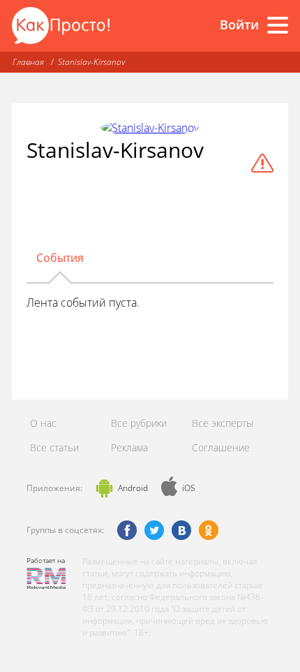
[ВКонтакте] (181, 530)
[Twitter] (154, 530)
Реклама (129, 447)
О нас (43, 423)
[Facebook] (127, 530)
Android (133, 488)
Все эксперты (222, 423)
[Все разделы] (277, 25)
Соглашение (221, 447)
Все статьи (54, 447)
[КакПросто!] (61, 25)
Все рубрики (139, 423)
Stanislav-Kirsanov (91, 62)
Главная (28, 62)
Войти (239, 24)
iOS (188, 488)
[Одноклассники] (208, 530)
